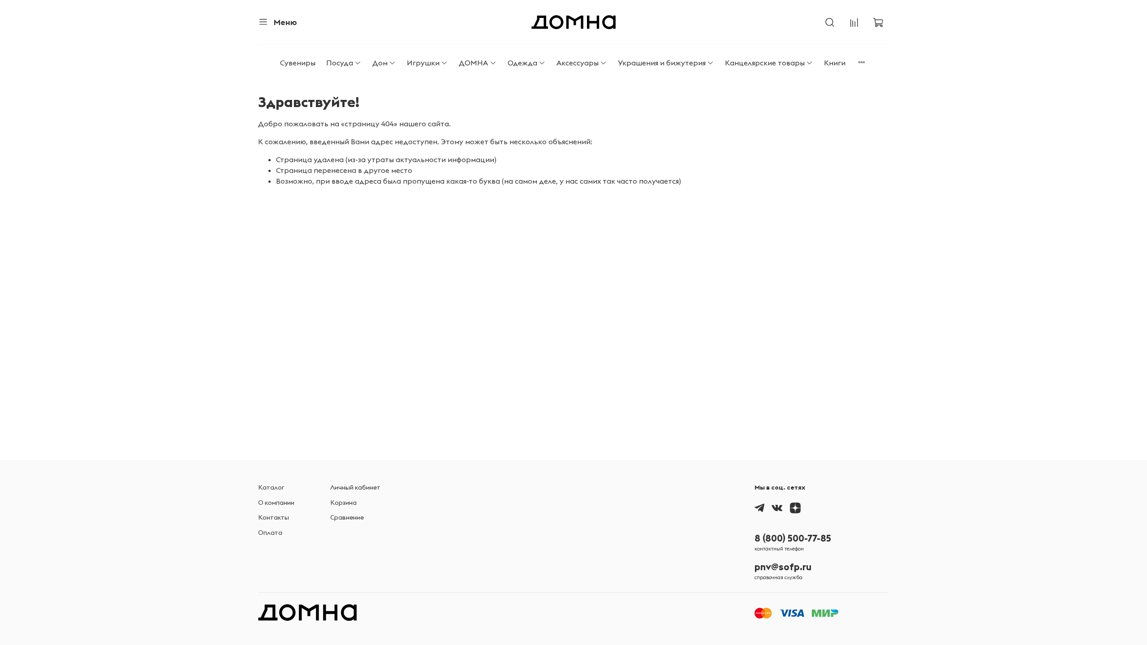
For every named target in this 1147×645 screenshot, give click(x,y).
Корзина (343, 503)
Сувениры (297, 62)
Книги (834, 62)
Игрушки (423, 62)
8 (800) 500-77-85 (793, 538)
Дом (380, 62)
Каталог (271, 487)
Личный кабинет (355, 487)
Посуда (339, 62)
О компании (276, 503)
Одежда (522, 62)
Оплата (270, 533)
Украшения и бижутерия (662, 62)
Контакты (273, 517)
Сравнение (347, 517)
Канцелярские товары (765, 62)
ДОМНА (473, 62)
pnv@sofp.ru (783, 567)
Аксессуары (577, 62)
